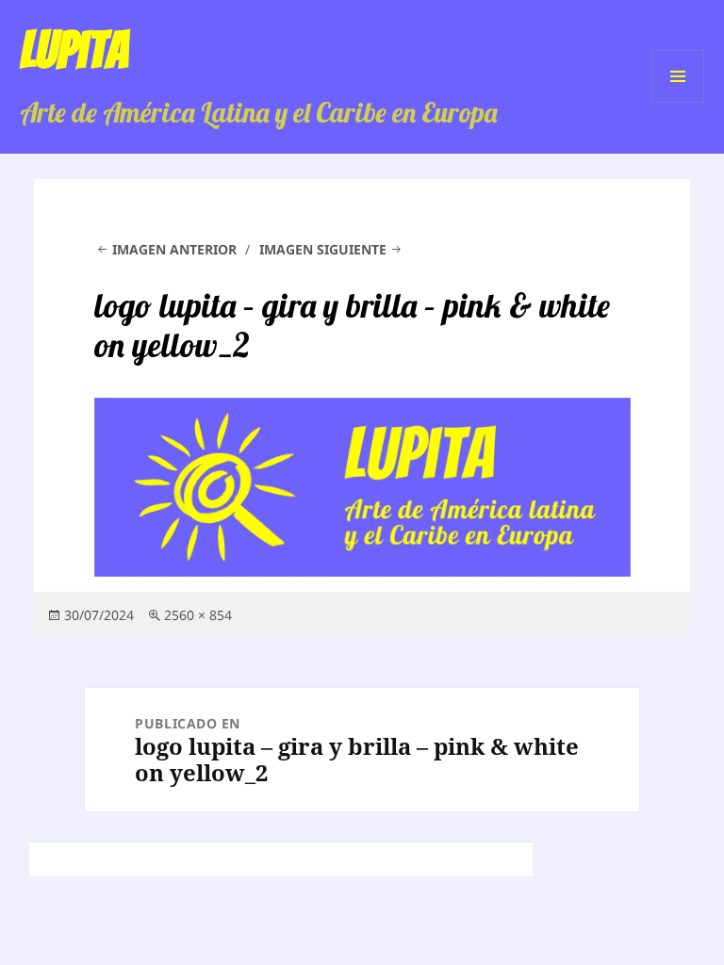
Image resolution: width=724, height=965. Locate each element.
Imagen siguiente (323, 249)
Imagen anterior (174, 249)
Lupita (74, 50)
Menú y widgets (678, 102)
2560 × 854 (198, 615)
